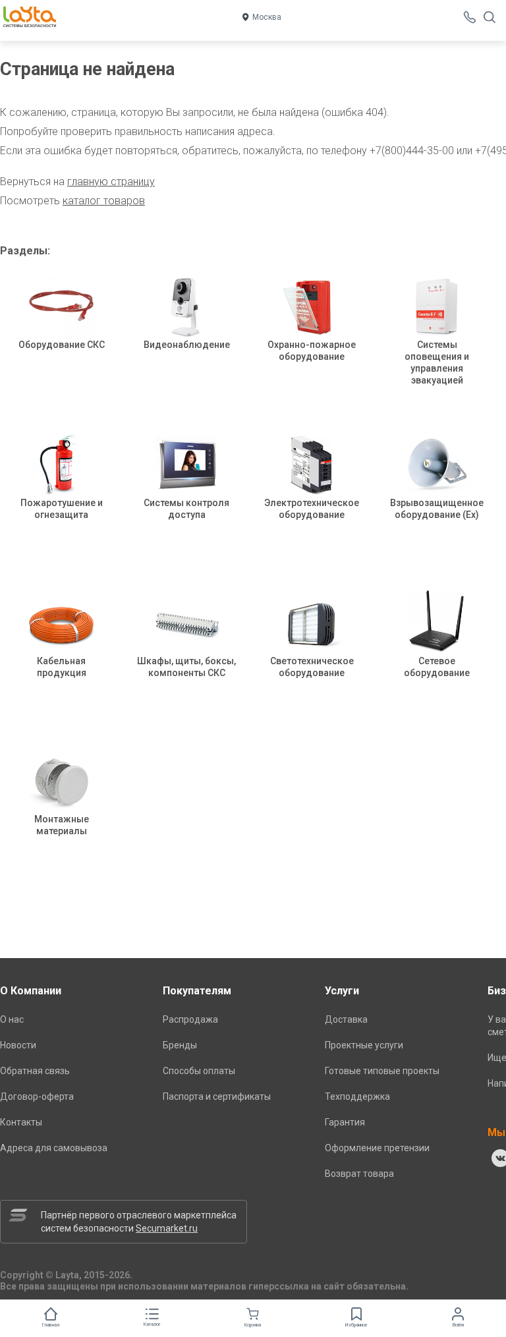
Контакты (21, 1122)
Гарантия (345, 1122)
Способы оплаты (199, 1071)
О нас (12, 1019)
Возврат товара (359, 1173)
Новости (18, 1045)
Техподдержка (357, 1096)
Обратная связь (35, 1071)
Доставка (346, 1019)
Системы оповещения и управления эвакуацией (437, 362)
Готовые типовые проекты (382, 1071)
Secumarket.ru (167, 1228)
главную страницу (111, 181)
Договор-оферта (37, 1096)
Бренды (180, 1045)
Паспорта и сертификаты (217, 1096)
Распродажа (190, 1019)
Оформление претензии (377, 1148)
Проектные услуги (364, 1045)
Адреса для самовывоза (53, 1148)
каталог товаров (104, 200)
